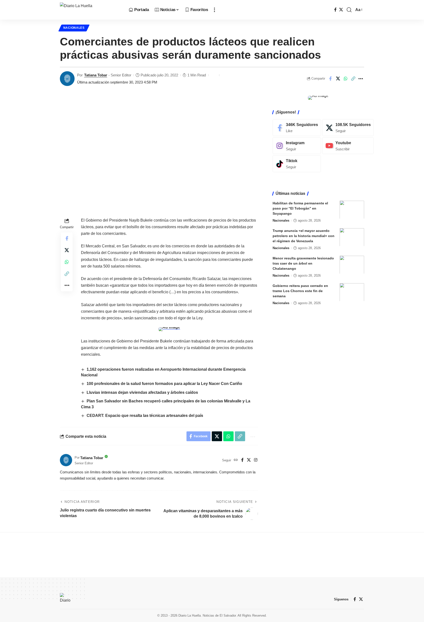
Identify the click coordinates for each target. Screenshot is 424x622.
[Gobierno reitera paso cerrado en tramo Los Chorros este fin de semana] (352, 292)
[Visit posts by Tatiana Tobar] (67, 78)
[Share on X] (337, 79)
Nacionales (74, 27)
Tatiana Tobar (95, 75)
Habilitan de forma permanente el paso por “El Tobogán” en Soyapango (300, 208)
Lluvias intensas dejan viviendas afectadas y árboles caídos (142, 392)
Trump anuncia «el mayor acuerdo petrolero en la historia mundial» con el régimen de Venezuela (303, 235)
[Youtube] (348, 145)
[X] (341, 9)
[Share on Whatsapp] (345, 79)
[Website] (235, 460)
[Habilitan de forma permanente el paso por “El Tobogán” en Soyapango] (352, 209)
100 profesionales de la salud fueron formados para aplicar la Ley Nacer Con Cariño (164, 384)
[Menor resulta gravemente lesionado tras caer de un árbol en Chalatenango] (352, 264)
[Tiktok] (297, 163)
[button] (214, 10)
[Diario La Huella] (90, 9)
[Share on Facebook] (330, 79)
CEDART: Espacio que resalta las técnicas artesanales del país (145, 415)
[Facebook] (335, 9)
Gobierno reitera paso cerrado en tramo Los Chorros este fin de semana (300, 290)
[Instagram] (255, 460)
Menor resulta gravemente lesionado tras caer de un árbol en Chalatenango (303, 263)
